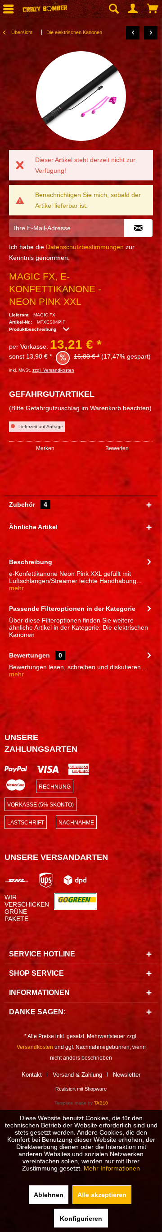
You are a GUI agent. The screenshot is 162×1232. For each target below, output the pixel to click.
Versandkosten (35, 1047)
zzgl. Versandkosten (53, 370)
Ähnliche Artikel (33, 527)
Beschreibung (30, 562)
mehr (16, 588)
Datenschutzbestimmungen (85, 246)
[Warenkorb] (153, 9)
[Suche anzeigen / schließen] (113, 9)
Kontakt (32, 1074)
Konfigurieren (81, 1218)
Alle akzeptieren (101, 1194)
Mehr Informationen (112, 1168)
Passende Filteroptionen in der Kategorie (72, 608)
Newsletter (126, 1074)
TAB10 (101, 1102)
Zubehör (28, 504)
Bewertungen (29, 655)
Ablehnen (48, 1194)
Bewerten (117, 448)
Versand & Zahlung (77, 1074)
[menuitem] (113, 9)
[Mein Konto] (133, 9)
